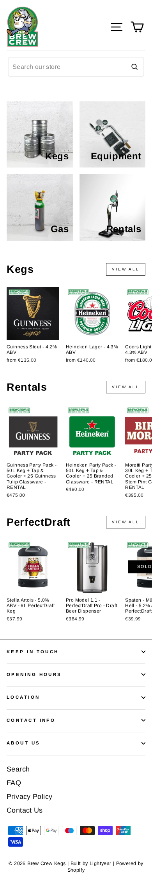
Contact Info (31, 720)
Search (18, 769)
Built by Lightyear (91, 863)
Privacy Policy (29, 796)
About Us (24, 743)
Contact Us (25, 810)
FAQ (14, 783)
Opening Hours (34, 674)
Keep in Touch (33, 651)
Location (23, 697)
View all (126, 269)
